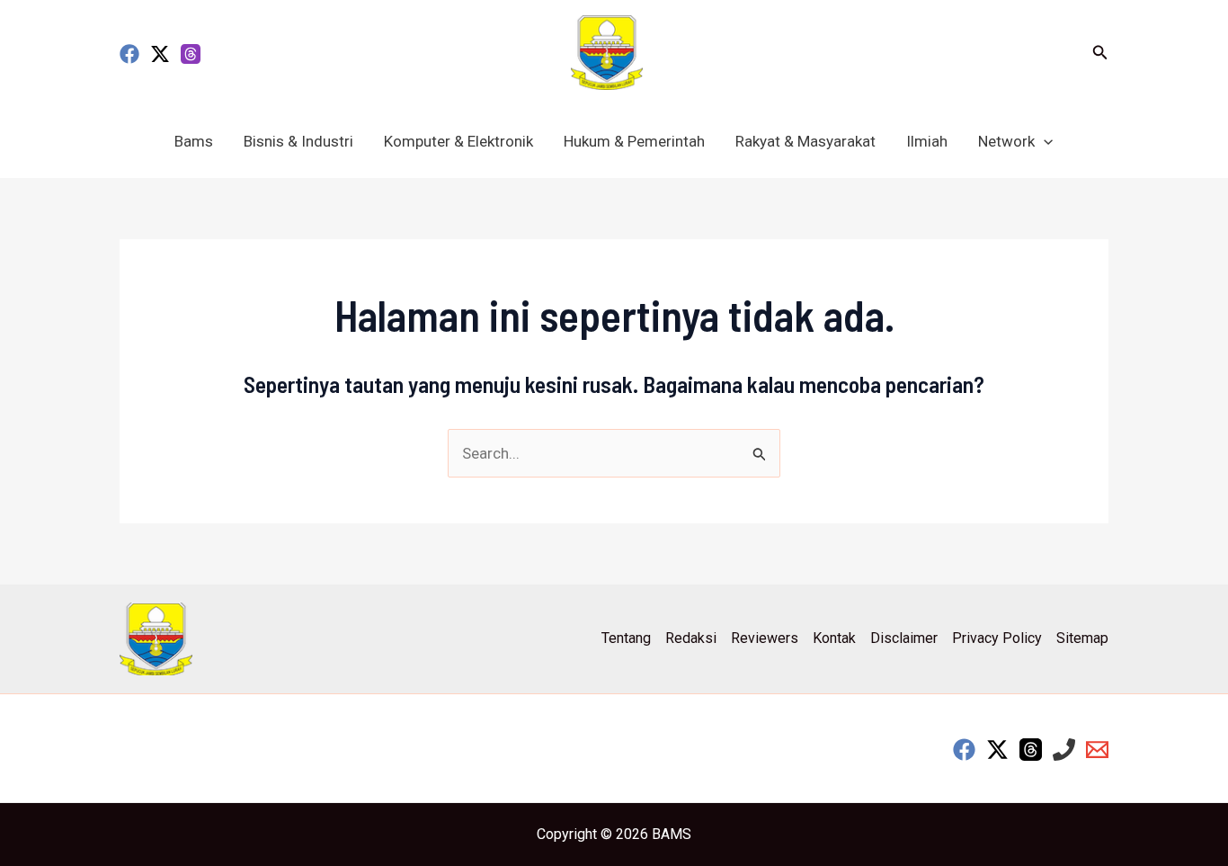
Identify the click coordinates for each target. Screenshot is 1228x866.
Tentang (626, 638)
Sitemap (1082, 638)
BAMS (671, 834)
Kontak (834, 638)
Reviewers (764, 638)
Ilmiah (927, 141)
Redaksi (690, 638)
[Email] (1097, 749)
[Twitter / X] (160, 54)
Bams (193, 141)
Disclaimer (904, 638)
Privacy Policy (997, 638)
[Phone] (1064, 749)
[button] (1100, 52)
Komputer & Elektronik (458, 141)
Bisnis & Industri (298, 141)
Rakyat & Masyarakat (805, 141)
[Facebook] (129, 54)
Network (1006, 141)
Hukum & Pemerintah (634, 141)
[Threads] (190, 54)
